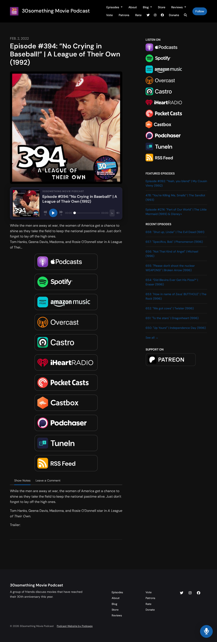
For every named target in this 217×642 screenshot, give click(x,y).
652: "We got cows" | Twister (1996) (170, 308)
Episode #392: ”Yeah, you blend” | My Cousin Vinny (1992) (176, 183)
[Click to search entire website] (185, 15)
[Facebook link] (162, 15)
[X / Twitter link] (148, 15)
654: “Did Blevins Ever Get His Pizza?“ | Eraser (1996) (172, 282)
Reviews (177, 7)
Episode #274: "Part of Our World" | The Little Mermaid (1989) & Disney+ (176, 212)
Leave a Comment (48, 480)
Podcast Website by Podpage (75, 626)
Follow (199, 11)
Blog (146, 7)
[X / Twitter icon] (181, 593)
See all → (152, 337)
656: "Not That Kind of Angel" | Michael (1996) (172, 254)
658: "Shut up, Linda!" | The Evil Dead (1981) (175, 232)
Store (161, 7)
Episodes (113, 7)
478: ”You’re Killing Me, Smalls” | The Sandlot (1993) (175, 197)
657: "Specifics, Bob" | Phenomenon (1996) (174, 242)
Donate (174, 15)
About (132, 7)
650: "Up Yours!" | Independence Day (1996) (176, 328)
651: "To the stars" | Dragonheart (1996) (172, 318)
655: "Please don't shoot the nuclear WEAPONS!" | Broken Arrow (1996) (170, 268)
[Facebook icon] (198, 593)
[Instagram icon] (190, 593)
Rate (138, 15)
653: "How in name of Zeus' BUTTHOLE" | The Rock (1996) (176, 296)
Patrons (124, 15)
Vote (109, 15)
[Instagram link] (155, 15)
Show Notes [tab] (22, 480)
